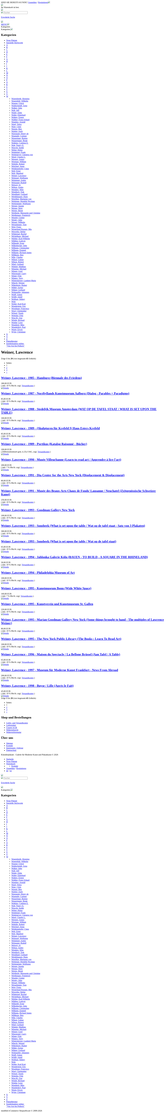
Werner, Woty (17, 208)
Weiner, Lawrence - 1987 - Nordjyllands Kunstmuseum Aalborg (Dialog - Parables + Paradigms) (65, 393)
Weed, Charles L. (18, 157)
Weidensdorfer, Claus (20, 169)
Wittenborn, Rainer (19, 285)
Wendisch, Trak (17, 192)
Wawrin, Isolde (17, 148)
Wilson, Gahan (17, 259)
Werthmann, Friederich (20, 215)
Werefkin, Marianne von (21, 199)
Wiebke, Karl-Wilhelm (20, 239)
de (7, 771)
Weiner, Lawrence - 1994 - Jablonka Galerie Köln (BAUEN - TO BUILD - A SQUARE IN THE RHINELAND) (74, 557)
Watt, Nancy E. (17, 145)
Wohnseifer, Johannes (20, 292)
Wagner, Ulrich (17, 103)
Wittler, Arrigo (17, 287)
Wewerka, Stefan (18, 232)
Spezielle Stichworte (14, 43)
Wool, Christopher (18, 311)
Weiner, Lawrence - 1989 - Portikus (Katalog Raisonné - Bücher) (44, 444)
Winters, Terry (17, 278)
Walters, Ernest (17, 117)
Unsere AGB (11, 727)
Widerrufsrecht (12, 730)
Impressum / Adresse (14, 748)
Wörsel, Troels (17, 313)
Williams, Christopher (20, 248)
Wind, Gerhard (17, 264)
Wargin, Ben (16, 129)
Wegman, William (18, 162)
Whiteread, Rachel (19, 234)
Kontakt (9, 746)
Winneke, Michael (18, 269)
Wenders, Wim (17, 190)
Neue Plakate (11, 40)
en (11, 771)
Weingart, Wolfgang (19, 178)
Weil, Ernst (15, 171)
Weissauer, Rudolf (18, 183)
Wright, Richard (18, 320)
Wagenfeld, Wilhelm (19, 101)
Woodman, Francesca (20, 308)
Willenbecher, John (19, 245)
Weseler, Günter (18, 218)
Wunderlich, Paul (18, 327)
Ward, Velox (16, 124)
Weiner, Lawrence (18, 176)
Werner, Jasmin (17, 206)
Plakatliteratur (12, 341)
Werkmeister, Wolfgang (21, 204)
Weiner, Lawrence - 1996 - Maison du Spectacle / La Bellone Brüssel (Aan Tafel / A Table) (60, 654)
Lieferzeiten (11, 725)
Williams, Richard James (21, 252)
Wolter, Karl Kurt (18, 304)
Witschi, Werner (18, 283)
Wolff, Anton (16, 294)
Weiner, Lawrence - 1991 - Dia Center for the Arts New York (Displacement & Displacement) (63, 475)
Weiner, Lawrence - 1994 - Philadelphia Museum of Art (38, 572)
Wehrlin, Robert (18, 164)
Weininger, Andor (18, 180)
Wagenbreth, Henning (20, 99)
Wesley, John (16, 220)
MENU (4, 24)
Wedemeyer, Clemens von (22, 155)
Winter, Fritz (16, 276)
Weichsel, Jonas (17, 166)
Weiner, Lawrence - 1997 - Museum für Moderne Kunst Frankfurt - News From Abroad (59, 670)
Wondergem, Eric (18, 306)
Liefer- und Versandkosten (17, 723)
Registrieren (43, 2)
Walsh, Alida (16, 113)
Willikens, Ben (17, 255)
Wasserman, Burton (19, 138)
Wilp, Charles (17, 257)
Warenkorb (10, 764)
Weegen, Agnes (17, 159)
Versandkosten (28, 386)
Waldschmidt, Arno (19, 106)
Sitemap (9, 743)
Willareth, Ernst (17, 243)
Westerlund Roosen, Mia (21, 229)
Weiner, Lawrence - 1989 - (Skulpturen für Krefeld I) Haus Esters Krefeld (50, 428)
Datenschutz (11, 750)
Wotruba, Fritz (17, 315)
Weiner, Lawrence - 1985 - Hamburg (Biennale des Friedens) (41, 378)
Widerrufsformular (13, 732)
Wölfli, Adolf (16, 297)
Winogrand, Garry (18, 273)
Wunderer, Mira (17, 325)
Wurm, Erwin (17, 329)
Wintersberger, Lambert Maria (23, 280)
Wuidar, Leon (17, 322)
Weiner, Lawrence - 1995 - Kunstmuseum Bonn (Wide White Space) (46, 588)
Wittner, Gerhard (18, 290)
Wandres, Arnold (18, 122)
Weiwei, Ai (16, 185)
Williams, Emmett (18, 250)
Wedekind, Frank (18, 152)
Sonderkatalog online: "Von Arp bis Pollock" (15, 344)
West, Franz (16, 227)
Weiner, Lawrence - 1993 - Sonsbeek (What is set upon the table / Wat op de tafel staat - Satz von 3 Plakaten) (73, 525)
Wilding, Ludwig (18, 241)
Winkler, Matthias (18, 266)
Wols (13, 301)
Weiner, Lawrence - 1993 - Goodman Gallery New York (38, 510)
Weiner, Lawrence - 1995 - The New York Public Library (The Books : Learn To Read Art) (61, 638)
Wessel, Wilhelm (18, 222)
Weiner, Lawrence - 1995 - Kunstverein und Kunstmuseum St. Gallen (47, 604)
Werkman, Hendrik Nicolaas (23, 201)
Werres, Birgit (17, 211)
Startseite (10, 759)
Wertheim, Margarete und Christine (25, 213)
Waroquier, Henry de (20, 134)
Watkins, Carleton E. (19, 143)
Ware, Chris (16, 127)
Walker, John (16, 108)
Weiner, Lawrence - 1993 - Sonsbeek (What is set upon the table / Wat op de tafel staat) (58, 541)
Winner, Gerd (16, 271)
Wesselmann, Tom (18, 225)
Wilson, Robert (17, 262)
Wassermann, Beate (19, 141)
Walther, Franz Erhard (20, 120)
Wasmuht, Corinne (19, 136)
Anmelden (32, 2)
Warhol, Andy (17, 131)
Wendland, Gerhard (19, 194)
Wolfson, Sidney (18, 299)
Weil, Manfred (17, 173)
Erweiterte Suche (8, 17)
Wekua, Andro (17, 187)
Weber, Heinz (17, 150)
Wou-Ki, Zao (16, 318)
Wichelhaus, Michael (20, 236)
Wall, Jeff (15, 110)
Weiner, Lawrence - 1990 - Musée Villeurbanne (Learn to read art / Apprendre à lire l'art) (61, 459)
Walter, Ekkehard (18, 115)
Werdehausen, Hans (19, 197)
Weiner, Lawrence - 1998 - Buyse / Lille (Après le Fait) (37, 685)
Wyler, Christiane (18, 332)
